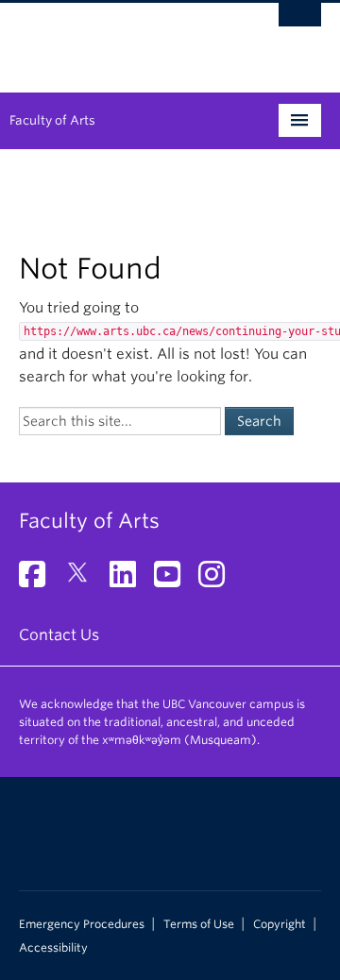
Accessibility (53, 948)
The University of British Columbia (124, 39)
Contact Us (59, 635)
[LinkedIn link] (130, 580)
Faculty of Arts (52, 120)
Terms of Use (198, 924)
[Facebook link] (39, 580)
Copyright (279, 924)
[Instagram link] (218, 580)
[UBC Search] (300, 23)
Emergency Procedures (81, 924)
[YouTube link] (174, 580)
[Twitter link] (84, 580)
